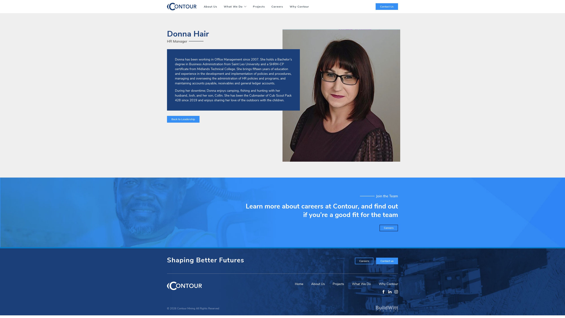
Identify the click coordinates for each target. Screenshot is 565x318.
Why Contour (299, 6)
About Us (210, 6)
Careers (277, 6)
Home (299, 284)
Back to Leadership (183, 119)
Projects (259, 6)
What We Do (233, 6)
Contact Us (387, 6)
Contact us (387, 261)
